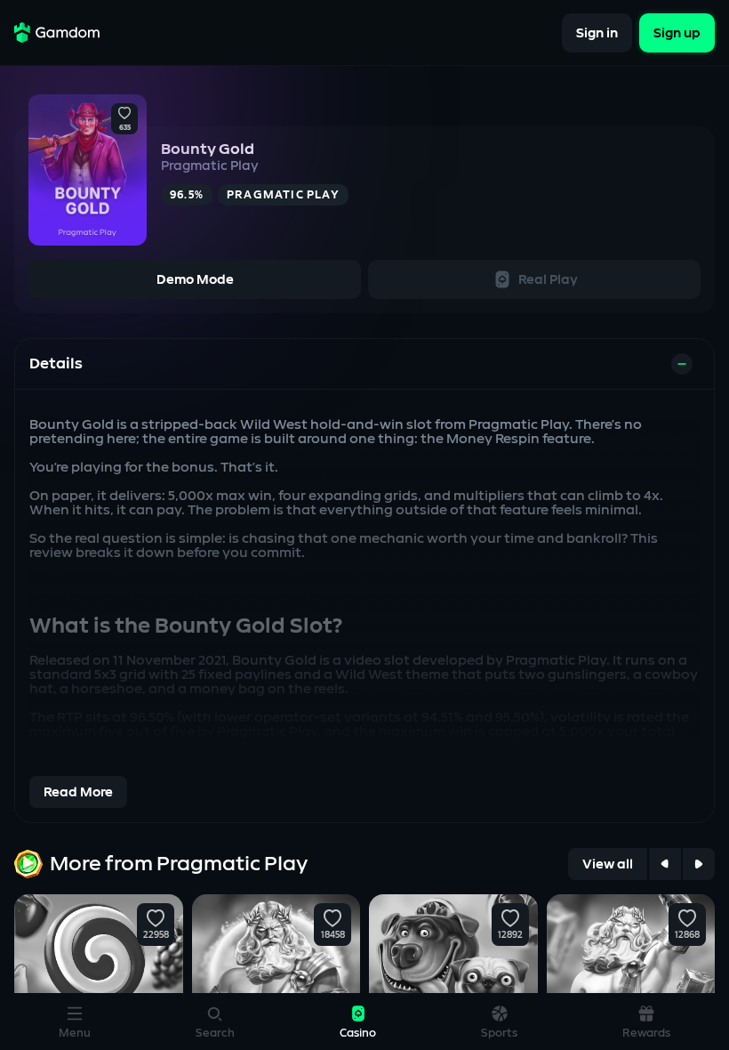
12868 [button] (687, 935)
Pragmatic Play (209, 166)
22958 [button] (155, 935)
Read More (78, 792)
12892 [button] (510, 935)
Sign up (677, 32)
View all (607, 864)
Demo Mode (195, 279)
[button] (124, 114)
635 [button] (125, 128)
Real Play (548, 279)
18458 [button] (333, 935)
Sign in (597, 32)
